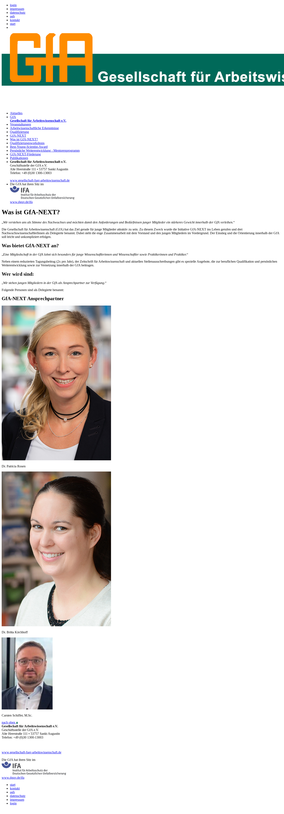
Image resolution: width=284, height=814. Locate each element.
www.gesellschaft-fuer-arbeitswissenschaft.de (40, 180)
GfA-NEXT (18, 135)
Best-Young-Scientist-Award (29, 147)
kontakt (15, 20)
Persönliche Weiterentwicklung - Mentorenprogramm (45, 150)
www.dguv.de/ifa (21, 202)
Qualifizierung (19, 132)
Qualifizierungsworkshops (27, 143)
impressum (17, 9)
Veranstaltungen (20, 124)
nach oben (9, 722)
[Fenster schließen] (142, 810)
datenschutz (17, 12)
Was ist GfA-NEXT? (24, 139)
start (12, 24)
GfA (38, 118)
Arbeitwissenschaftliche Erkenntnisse (34, 128)
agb (12, 16)
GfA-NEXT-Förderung (25, 154)
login (13, 5)
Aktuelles (16, 113)
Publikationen (19, 158)
